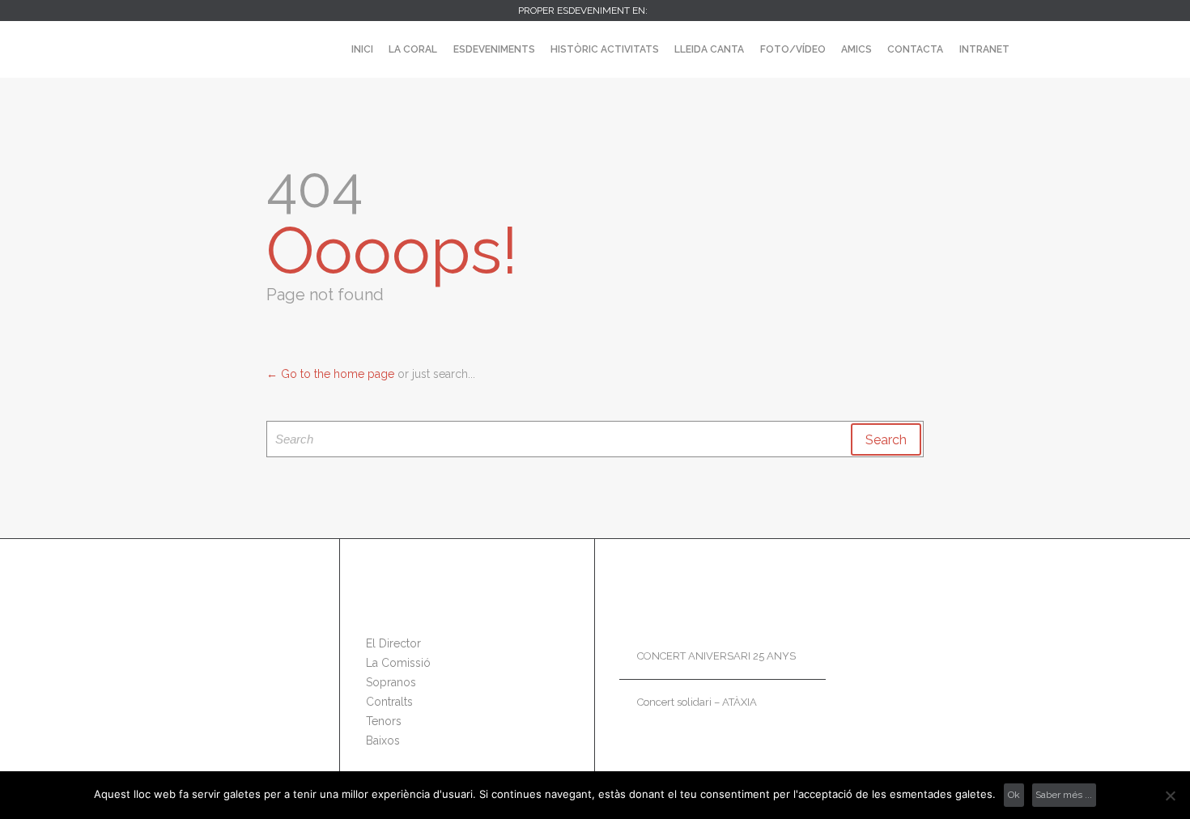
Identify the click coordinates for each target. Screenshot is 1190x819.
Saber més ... (1063, 794)
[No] (1170, 795)
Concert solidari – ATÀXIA (697, 702)
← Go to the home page (330, 373)
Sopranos (391, 682)
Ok (1014, 794)
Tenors (384, 721)
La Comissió (398, 662)
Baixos (383, 740)
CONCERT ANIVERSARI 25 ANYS (716, 656)
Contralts (389, 701)
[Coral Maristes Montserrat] (175, 49)
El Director (393, 643)
